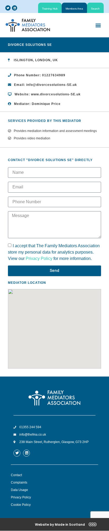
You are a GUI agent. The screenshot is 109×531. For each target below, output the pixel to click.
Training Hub (50, 8)
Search (95, 8)
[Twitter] (8, 8)
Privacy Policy (39, 258)
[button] (98, 25)
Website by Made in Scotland (60, 524)
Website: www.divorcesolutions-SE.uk (48, 94)
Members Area (74, 8)
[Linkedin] (14, 8)
